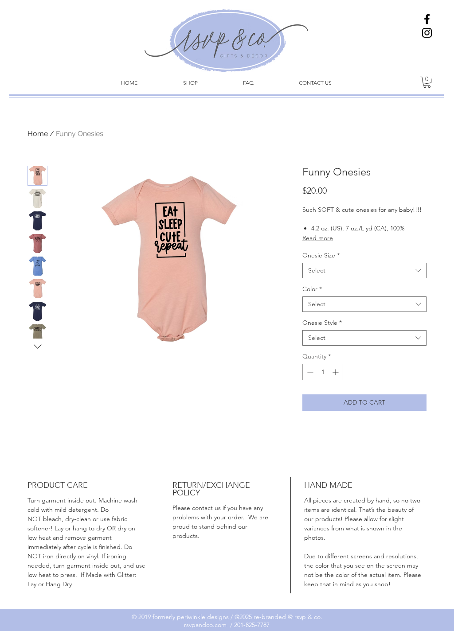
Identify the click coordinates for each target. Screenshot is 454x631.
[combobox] (364, 270)
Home (37, 133)
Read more (317, 238)
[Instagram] (427, 32)
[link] (427, 82)
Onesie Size (321, 255)
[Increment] (336, 372)
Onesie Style (322, 323)
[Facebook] (427, 19)
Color (312, 289)
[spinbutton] (323, 372)
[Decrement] (309, 372)
